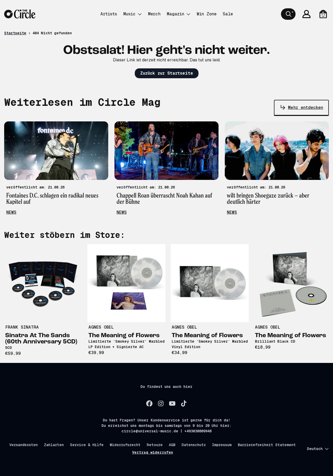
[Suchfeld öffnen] (288, 14)
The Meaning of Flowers (124, 335)
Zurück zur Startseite (166, 73)
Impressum (222, 445)
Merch (154, 13)
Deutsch (315, 449)
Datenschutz (194, 445)
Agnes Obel (101, 327)
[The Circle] (19, 14)
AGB (172, 445)
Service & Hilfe (87, 445)
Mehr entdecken (305, 107)
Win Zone (206, 13)
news (11, 212)
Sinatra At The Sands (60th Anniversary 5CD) (41, 338)
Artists (108, 13)
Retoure (155, 445)
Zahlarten (54, 445)
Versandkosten (23, 445)
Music (129, 13)
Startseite (15, 33)
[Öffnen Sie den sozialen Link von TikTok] (183, 403)
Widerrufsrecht (125, 445)
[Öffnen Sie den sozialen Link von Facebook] (149, 403)
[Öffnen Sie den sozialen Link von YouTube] (172, 403)
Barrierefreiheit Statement (267, 445)
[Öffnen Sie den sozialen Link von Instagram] (160, 403)
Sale (228, 13)
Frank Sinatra (22, 327)
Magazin (175, 13)
